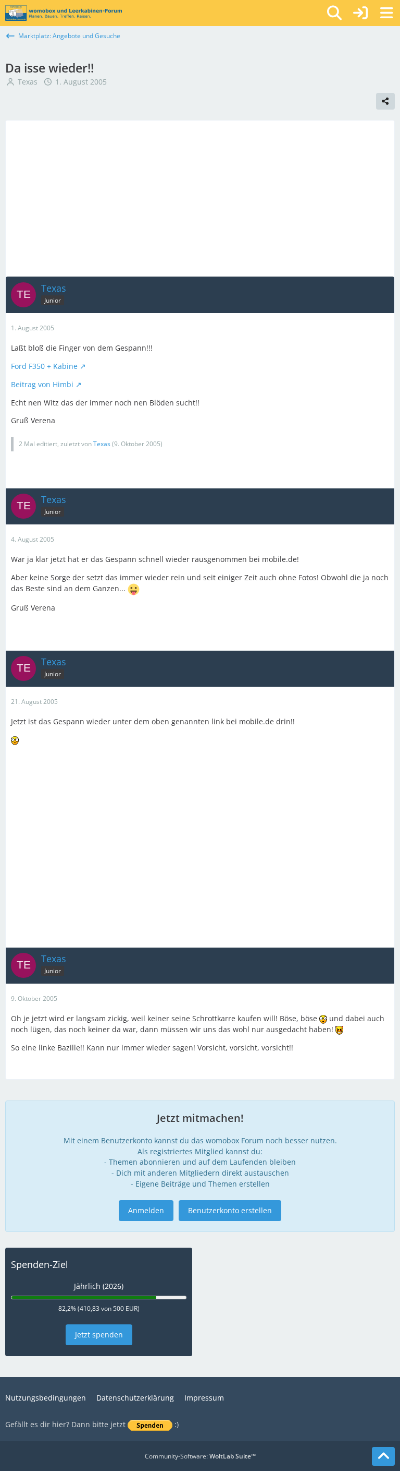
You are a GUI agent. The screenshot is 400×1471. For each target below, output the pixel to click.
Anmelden (146, 1210)
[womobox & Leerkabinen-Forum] (63, 13)
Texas (28, 82)
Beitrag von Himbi (42, 384)
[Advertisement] (200, 198)
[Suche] (334, 13)
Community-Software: (200, 1456)
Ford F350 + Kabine (44, 366)
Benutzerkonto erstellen (230, 1210)
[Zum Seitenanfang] (383, 1456)
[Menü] (386, 13)
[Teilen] (385, 101)
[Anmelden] (360, 13)
